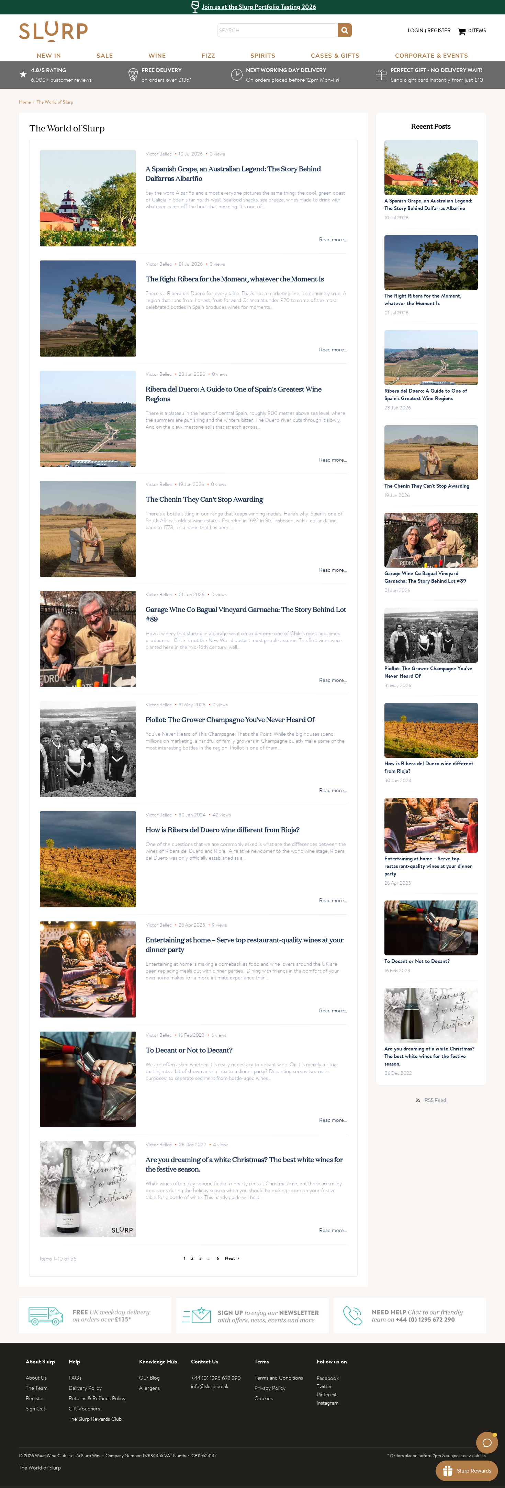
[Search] (345, 30)
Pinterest (327, 1394)
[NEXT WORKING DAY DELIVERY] (285, 75)
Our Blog (149, 1377)
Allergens (149, 1388)
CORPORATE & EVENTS (431, 56)
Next (230, 1258)
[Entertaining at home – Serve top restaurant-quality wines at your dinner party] (88, 969)
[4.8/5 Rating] (55, 75)
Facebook (328, 1378)
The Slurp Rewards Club (95, 1418)
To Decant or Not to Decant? (189, 1049)
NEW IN (49, 56)
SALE (105, 56)
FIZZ (208, 56)
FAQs (75, 1377)
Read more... (333, 239)
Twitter (324, 1386)
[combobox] (277, 30)
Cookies (264, 1398)
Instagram (327, 1402)
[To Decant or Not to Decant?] (88, 1079)
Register (439, 31)
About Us (36, 1377)
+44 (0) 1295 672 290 (216, 1378)
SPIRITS (263, 56)
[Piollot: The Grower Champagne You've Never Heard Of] (88, 749)
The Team (36, 1388)
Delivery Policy (85, 1388)
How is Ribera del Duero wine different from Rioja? (223, 829)
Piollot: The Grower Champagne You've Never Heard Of (230, 719)
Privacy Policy (270, 1388)
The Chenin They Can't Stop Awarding (204, 498)
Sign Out (35, 1408)
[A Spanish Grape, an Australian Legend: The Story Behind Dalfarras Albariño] (88, 198)
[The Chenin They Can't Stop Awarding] (88, 529)
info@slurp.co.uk (209, 1386)
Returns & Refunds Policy (97, 1398)
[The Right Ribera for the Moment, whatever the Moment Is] (88, 308)
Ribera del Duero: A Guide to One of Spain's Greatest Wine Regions (425, 395)
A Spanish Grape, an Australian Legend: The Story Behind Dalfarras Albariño (428, 205)
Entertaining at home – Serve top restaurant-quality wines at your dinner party (428, 867)
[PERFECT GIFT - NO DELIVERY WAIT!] (431, 75)
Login (416, 31)
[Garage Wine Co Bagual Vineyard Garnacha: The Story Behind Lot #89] (88, 639)
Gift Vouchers (84, 1408)
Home (25, 102)
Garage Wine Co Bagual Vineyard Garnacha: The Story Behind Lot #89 (425, 577)
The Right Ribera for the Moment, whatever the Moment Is (235, 278)
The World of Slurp (55, 102)
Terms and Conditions (279, 1377)
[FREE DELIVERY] (161, 75)
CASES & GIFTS (335, 56)
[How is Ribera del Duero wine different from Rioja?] (88, 859)
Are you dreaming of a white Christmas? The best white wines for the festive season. (429, 1057)
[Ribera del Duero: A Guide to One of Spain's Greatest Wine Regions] (88, 419)
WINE (157, 56)
